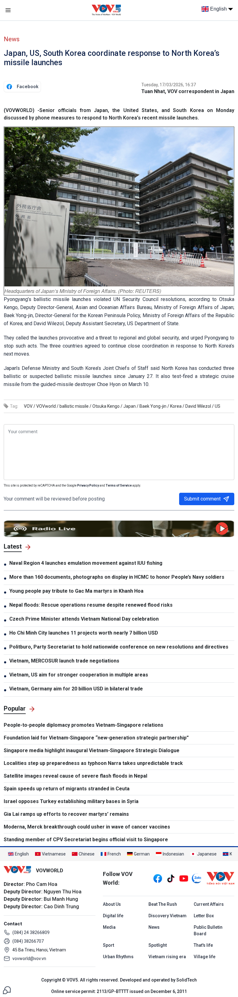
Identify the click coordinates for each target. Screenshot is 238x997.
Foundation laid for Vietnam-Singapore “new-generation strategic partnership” (96, 738)
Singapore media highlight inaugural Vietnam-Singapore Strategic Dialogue (91, 750)
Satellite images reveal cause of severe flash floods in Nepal (75, 776)
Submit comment (202, 499)
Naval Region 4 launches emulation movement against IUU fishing (85, 563)
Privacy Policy (88, 485)
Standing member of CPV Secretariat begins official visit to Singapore (86, 839)
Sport (108, 945)
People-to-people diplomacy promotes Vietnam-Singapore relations (83, 725)
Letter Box (204, 915)
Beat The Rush (162, 904)
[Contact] (6, 990)
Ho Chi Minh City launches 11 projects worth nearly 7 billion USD (83, 633)
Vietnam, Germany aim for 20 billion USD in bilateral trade (76, 689)
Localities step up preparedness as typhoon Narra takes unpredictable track (93, 763)
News (12, 39)
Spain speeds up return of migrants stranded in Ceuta (67, 789)
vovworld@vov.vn (29, 958)
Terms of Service (119, 485)
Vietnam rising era (167, 956)
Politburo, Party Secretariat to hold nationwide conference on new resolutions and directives (118, 647)
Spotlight (157, 945)
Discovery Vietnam (167, 915)
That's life (203, 945)
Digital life (113, 915)
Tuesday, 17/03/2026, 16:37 (168, 84)
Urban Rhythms (118, 956)
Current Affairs (209, 904)
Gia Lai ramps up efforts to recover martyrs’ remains (66, 814)
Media (109, 927)
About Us (112, 904)
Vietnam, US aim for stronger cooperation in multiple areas (78, 675)
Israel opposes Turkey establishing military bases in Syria (71, 801)
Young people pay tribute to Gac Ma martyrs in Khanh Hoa (76, 591)
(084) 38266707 (28, 941)
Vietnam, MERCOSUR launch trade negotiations (64, 661)
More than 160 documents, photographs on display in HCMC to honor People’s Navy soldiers (116, 577)
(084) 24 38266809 (31, 932)
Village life (204, 956)
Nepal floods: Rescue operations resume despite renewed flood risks (91, 605)
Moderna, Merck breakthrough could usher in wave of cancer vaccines (87, 827)
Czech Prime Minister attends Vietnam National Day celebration (84, 619)
